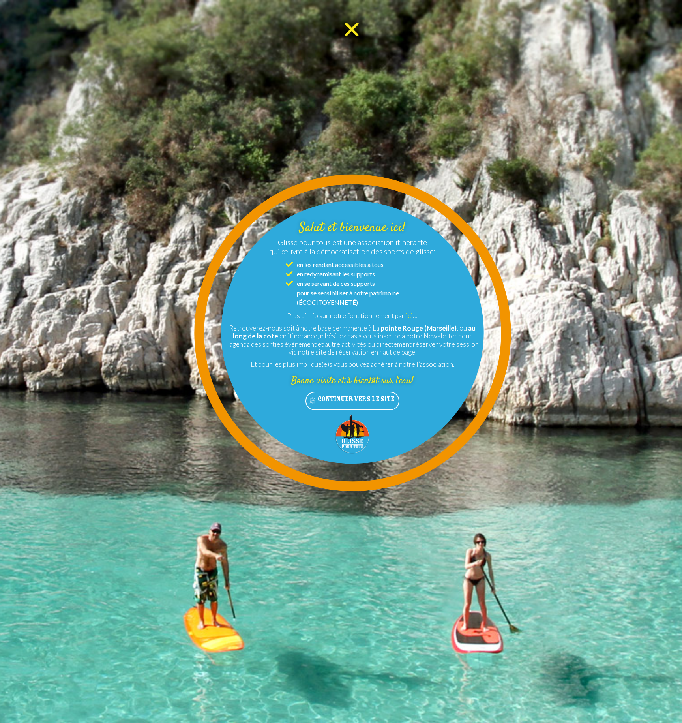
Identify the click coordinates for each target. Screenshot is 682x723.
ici (409, 316)
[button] (352, 401)
